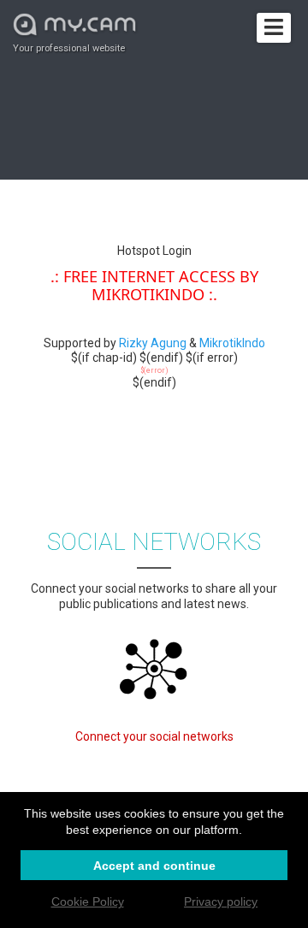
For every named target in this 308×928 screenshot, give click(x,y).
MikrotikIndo (232, 343)
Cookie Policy (87, 901)
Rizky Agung (153, 343)
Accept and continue (154, 865)
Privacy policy (221, 901)
